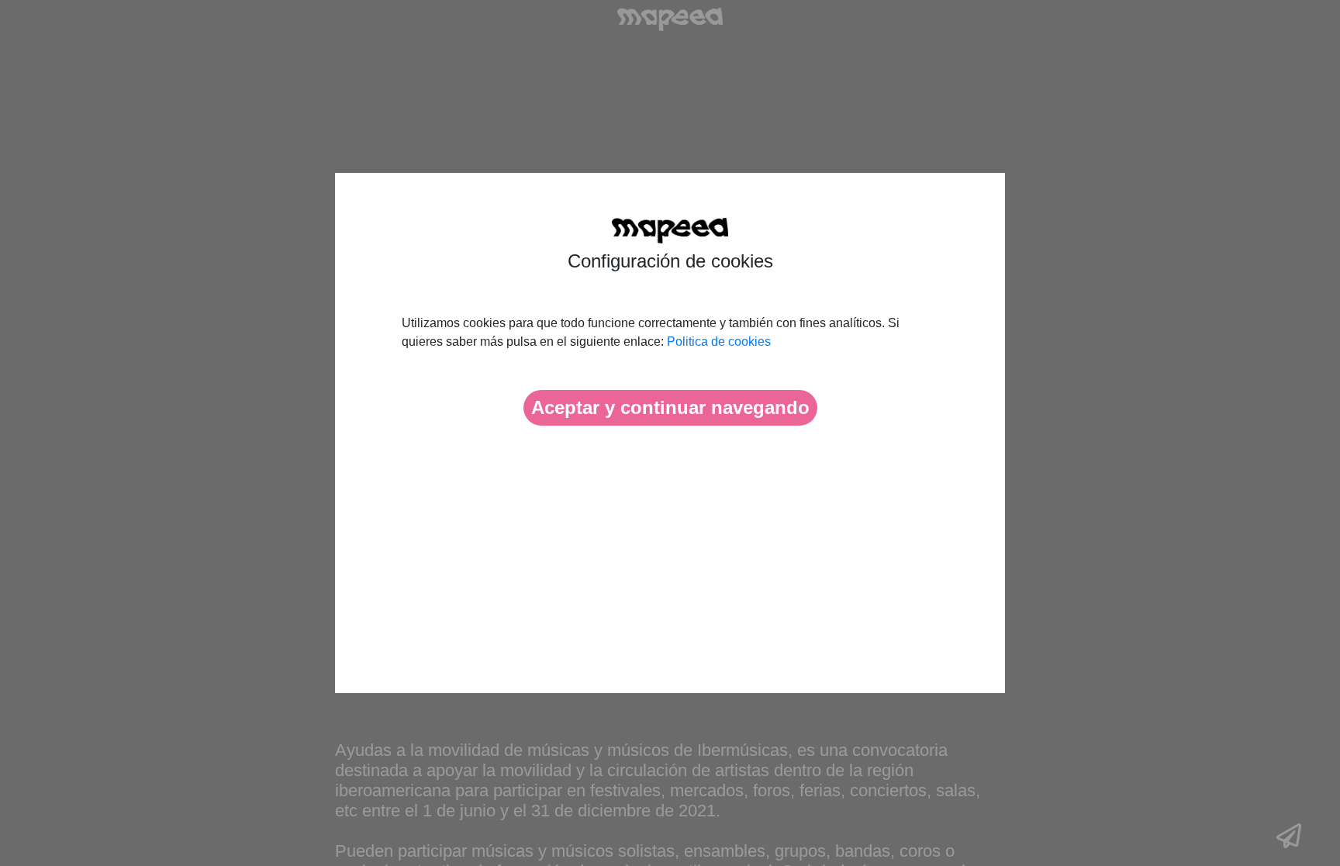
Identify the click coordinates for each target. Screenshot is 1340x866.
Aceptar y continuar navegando (670, 407)
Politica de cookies (719, 341)
